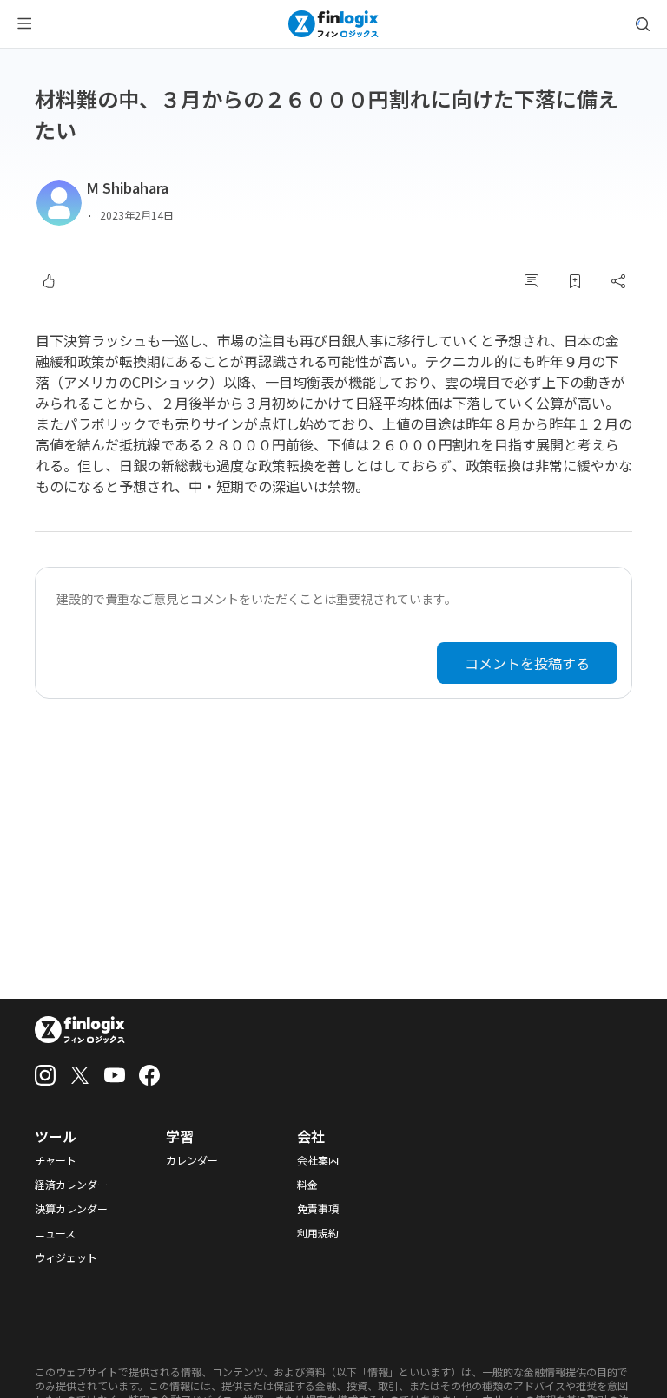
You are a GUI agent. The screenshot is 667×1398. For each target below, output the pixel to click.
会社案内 (318, 1160)
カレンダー (192, 1160)
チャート (55, 1160)
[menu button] (24, 24)
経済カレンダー (71, 1184)
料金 (307, 1184)
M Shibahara (127, 187)
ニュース (55, 1233)
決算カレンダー (71, 1209)
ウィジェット (66, 1257)
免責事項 (318, 1209)
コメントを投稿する (527, 663)
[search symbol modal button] (642, 24)
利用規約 (318, 1233)
